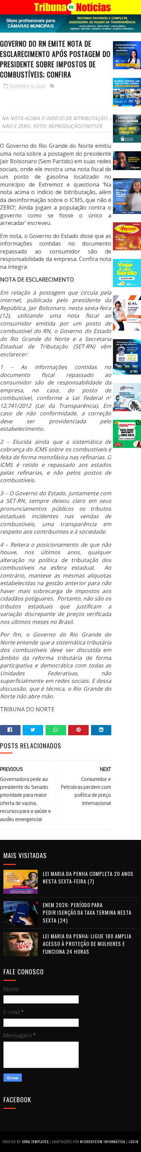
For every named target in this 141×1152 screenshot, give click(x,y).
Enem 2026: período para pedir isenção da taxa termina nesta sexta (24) (87, 912)
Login (134, 1141)
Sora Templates (35, 1141)
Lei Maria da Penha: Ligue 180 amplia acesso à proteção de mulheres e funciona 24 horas (87, 943)
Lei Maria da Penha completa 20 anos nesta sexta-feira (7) (88, 877)
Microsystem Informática (102, 1141)
